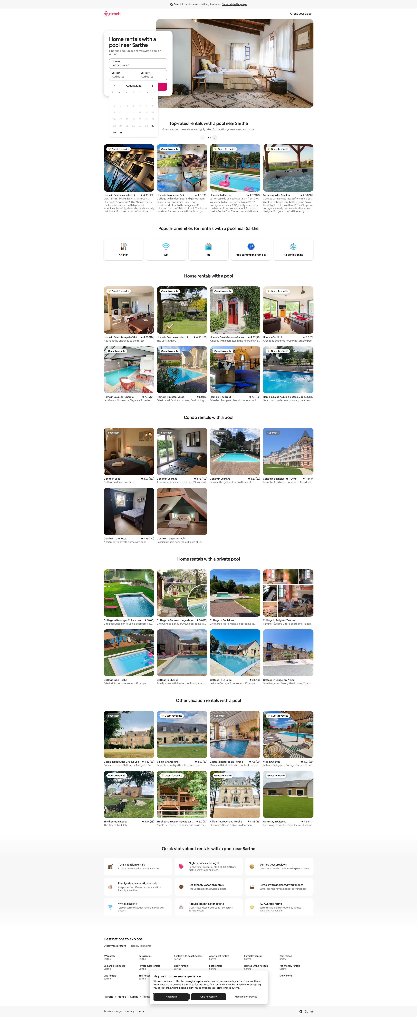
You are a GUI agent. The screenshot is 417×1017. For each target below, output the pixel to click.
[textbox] (124, 77)
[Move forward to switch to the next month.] (153, 86)
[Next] (214, 137)
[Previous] (202, 137)
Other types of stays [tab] (115, 945)
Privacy (130, 1011)
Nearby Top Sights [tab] (141, 945)
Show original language (234, 4)
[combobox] (138, 65)
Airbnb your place (300, 13)
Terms (140, 1011)
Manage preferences (246, 996)
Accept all (171, 996)
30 (114, 132)
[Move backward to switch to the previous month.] (115, 86)
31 (121, 132)
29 (153, 125)
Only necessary (208, 996)
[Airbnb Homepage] (112, 14)
